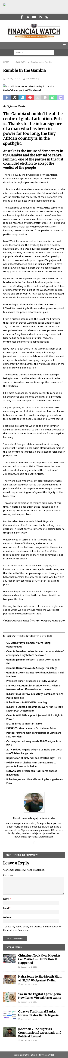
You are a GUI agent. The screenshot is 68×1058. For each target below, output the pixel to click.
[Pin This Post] (30, 98)
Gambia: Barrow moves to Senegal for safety (31, 667)
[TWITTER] (28, 17)
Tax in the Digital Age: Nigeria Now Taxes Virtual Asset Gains (39, 996)
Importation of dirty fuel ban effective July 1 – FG (33, 757)
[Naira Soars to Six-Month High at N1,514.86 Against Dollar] (9, 979)
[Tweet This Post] (14, 98)
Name (6, 898)
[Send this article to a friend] (37, 98)
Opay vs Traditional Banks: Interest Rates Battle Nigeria (38, 1013)
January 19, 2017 (13, 78)
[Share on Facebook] (7, 98)
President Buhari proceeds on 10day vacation (31, 680)
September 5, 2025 (29, 967)
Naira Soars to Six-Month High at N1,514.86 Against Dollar (40, 978)
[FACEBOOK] (22, 17)
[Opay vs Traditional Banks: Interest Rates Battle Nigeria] (9, 1014)
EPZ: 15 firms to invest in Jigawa (24, 723)
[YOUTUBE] (34, 17)
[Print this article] (45, 98)
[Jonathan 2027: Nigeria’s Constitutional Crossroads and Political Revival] (9, 1032)
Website (7, 917)
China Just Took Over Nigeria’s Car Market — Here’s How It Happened (39, 959)
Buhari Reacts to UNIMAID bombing (26, 702)
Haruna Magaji (32, 78)
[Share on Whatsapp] (53, 98)
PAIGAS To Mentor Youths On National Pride (31, 728)
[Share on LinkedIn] (22, 98)
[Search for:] (34, 52)
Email (6, 908)
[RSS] (46, 17)
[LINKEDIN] (40, 17)
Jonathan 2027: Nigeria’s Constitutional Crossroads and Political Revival (39, 1032)
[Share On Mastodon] (60, 98)
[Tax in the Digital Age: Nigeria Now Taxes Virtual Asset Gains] (9, 997)
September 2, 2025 (29, 1040)
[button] (63, 45)
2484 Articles (48, 818)
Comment (8, 875)
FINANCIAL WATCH (46, 1055)
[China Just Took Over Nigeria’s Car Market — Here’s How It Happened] (9, 958)
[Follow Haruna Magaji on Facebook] (34, 842)
